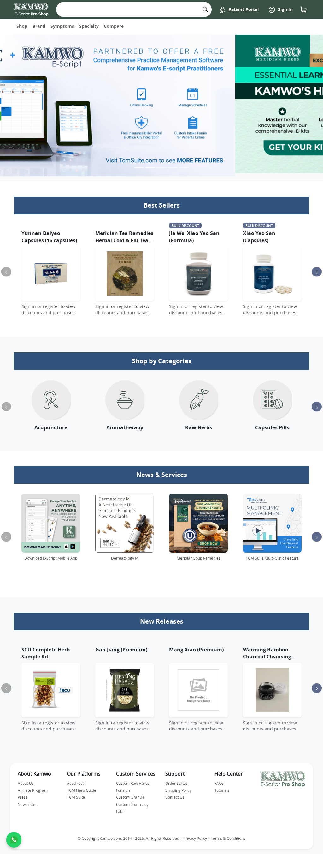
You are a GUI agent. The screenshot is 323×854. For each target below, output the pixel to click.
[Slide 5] (184, 164)
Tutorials (222, 787)
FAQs (219, 780)
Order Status (176, 780)
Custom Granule (130, 794)
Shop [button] (21, 26)
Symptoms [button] (62, 26)
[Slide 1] (139, 164)
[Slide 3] (161, 164)
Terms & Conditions (228, 835)
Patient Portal (243, 9)
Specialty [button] (89, 26)
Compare (114, 26)
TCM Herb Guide (81, 787)
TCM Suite (76, 794)
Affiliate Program (33, 787)
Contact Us (175, 794)
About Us (26, 780)
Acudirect (75, 780)
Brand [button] (38, 26)
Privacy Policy (195, 835)
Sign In (285, 9)
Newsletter (27, 801)
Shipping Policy (178, 787)
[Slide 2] (150, 164)
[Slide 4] (173, 164)
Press (22, 794)
